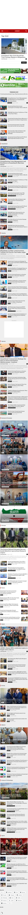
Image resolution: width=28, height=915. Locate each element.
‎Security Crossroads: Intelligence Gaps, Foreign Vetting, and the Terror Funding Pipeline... (17, 379)
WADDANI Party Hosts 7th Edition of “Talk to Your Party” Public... (17, 180)
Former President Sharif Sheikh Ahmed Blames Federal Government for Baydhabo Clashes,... (17, 288)
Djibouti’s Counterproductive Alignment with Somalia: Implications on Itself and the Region (17, 768)
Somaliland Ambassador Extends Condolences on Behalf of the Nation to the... (9, 612)
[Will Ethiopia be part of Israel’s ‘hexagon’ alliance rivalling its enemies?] (3, 582)
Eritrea (3, 702)
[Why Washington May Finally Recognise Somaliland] (3, 660)
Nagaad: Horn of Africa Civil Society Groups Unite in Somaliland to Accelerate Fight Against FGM (17, 755)
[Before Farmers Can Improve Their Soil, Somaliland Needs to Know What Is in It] (3, 386)
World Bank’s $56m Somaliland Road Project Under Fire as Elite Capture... (16, 405)
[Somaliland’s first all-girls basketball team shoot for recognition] (3, 885)
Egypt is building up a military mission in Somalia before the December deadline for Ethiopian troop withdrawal (17, 707)
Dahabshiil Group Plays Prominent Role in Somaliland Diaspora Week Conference (13, 501)
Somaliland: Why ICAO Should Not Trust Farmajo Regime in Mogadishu (13, 56)
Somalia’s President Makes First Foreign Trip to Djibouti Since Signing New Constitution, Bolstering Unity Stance (16, 748)
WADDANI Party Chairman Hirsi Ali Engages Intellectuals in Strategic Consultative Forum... (16, 214)
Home (2, 34)
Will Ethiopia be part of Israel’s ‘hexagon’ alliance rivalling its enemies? (17, 581)
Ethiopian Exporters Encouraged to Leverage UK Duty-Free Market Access (16, 568)
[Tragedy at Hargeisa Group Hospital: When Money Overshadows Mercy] (3, 392)
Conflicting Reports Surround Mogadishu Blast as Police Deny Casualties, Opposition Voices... (18, 295)
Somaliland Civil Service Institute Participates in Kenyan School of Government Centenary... (8, 592)
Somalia (2, 248)
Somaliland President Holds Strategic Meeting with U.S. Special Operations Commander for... (17, 666)
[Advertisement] (14, 15)
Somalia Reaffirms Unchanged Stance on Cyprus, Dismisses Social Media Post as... (17, 269)
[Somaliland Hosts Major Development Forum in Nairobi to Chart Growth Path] (24, 605)
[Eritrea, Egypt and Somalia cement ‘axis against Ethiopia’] (3, 714)
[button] (2, 31)
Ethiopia (2, 547)
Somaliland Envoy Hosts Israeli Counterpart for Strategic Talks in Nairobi (17, 174)
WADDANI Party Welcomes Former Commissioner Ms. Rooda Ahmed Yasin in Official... (17, 227)
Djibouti (3, 742)
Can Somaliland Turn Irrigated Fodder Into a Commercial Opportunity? (17, 809)
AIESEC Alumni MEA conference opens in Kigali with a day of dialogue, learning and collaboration (13, 450)
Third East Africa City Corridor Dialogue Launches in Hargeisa (17, 220)
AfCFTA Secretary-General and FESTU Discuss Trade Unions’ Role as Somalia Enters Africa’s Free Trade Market (13, 467)
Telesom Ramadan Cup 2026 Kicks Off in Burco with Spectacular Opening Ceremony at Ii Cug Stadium (17, 865)
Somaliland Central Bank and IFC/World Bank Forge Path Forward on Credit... (17, 207)
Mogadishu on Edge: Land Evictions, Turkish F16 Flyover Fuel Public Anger (13, 251)
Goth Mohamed (4, 58)
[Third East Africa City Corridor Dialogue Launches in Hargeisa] (3, 221)
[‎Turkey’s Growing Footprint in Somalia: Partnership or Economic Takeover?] (3, 276)
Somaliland (10, 102)
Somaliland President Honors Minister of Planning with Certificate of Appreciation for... (17, 120)
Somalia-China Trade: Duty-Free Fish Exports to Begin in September (16, 301)
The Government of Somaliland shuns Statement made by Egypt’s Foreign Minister (17, 878)
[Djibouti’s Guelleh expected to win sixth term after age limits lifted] (14, 735)
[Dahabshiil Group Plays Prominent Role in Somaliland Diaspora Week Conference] (14, 497)
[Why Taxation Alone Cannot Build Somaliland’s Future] (14, 514)
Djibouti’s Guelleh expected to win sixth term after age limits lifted (13, 740)
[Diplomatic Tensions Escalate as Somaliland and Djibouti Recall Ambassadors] (3, 775)
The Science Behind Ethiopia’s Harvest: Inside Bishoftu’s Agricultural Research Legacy (13, 550)
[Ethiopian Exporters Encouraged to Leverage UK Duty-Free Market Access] (3, 569)
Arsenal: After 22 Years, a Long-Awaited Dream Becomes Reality (12, 851)
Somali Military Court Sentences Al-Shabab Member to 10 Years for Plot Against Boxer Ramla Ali (17, 858)
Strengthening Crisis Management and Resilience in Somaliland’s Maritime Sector (14, 94)
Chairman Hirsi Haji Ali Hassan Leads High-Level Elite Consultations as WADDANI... (17, 132)
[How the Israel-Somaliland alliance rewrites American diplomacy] (3, 413)
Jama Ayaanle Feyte (4, 363)
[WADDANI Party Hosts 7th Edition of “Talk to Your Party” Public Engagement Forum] (3, 114)
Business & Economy (2, 140)
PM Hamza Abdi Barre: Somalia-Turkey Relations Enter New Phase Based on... (17, 281)
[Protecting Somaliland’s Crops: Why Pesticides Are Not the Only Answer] (3, 126)
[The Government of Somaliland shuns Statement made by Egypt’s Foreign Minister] (3, 879)
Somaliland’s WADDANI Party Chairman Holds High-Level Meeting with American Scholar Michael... (17, 679)
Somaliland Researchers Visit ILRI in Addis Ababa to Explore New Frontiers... (17, 562)
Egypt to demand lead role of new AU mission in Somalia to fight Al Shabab (12, 700)
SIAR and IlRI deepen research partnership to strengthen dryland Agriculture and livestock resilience (17, 829)
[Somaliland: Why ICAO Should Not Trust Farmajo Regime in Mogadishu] (14, 46)
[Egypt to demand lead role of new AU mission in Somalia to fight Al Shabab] (14, 696)
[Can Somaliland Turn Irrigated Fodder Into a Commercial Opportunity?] (3, 810)
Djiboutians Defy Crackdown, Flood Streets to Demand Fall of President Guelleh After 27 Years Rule (17, 762)
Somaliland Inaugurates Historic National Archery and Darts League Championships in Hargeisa (17, 872)
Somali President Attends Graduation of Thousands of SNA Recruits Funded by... (17, 314)
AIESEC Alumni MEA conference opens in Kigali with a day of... (14, 649)
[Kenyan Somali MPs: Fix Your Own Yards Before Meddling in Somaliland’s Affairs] (24, 599)
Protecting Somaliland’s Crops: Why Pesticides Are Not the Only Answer (16, 193)
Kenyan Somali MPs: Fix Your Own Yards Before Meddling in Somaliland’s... (9, 598)
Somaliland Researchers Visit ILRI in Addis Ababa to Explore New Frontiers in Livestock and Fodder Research (17, 822)
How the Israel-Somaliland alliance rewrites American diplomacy (16, 412)
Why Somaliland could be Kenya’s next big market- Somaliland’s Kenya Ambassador (10, 618)
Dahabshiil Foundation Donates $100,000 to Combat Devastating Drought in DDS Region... (17, 575)
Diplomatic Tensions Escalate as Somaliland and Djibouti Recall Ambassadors (17, 774)
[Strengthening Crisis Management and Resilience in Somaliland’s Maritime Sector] (3, 99)
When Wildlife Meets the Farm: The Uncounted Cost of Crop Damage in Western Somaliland (17, 803)
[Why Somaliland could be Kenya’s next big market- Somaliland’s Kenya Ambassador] (24, 619)
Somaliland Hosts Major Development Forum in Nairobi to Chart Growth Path (9, 604)
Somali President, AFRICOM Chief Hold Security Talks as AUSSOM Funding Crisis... (18, 672)
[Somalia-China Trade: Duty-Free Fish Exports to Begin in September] (3, 302)
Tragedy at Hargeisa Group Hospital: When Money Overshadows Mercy (17, 391)
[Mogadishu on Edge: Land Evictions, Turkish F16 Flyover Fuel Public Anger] (14, 242)
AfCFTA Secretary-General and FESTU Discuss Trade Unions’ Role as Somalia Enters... (17, 308)
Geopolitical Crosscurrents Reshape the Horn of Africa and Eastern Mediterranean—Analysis (17, 262)
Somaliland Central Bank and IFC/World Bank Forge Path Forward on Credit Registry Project (13, 433)
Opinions (3, 53)
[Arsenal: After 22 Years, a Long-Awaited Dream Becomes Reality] (14, 846)
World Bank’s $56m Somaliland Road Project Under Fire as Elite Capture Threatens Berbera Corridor (13, 484)
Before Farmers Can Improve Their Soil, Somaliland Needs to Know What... (17, 385)
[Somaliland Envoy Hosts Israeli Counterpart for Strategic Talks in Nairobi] (3, 107)
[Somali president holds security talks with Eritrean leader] (3, 720)
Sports (8, 880)
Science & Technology (3, 127)
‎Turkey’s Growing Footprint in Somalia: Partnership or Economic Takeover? (17, 275)
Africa (3, 452)
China (9, 303)
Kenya (2, 600)
